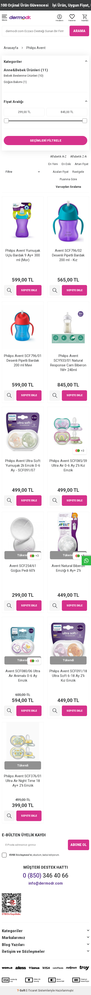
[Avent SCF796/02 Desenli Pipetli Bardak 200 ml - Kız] (54, 290)
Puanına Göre (68, 179)
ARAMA (79, 31)
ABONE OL (78, 845)
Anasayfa (11, 48)
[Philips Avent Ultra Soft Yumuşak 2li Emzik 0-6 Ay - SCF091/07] (9, 500)
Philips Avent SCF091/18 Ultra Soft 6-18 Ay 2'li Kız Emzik (68, 676)
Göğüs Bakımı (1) (15, 82)
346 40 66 (45, 875)
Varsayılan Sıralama (68, 186)
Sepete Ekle (29, 290)
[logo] (20, 18)
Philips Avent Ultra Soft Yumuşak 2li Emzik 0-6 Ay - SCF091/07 (22, 465)
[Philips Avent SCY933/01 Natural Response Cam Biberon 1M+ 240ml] (54, 395)
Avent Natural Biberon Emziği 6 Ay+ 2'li (68, 568)
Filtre (9, 171)
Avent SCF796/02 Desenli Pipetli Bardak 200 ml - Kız (68, 255)
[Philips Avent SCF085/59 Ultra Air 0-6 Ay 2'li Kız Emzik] (54, 500)
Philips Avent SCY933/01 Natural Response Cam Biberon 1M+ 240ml (68, 363)
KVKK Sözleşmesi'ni (20, 855)
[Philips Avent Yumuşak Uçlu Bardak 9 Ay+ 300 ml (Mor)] (9, 290)
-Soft (21, 990)
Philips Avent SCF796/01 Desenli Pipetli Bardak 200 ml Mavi (23, 360)
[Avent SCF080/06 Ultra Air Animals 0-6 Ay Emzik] (9, 711)
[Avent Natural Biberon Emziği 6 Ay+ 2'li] (54, 605)
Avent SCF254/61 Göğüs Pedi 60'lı (22, 568)
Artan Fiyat (81, 164)
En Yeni (53, 164)
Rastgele (78, 171)
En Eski (66, 164)
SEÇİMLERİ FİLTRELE (45, 140)
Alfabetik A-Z (58, 156)
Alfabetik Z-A (78, 156)
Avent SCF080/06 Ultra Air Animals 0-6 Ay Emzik (22, 676)
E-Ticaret (31, 990)
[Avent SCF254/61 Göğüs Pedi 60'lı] (9, 605)
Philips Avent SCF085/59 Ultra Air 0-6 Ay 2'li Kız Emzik (68, 465)
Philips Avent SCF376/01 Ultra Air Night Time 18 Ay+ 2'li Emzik (23, 781)
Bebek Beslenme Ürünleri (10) (23, 75)
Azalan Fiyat (61, 171)
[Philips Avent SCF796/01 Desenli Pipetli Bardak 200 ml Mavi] (9, 395)
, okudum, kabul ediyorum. (34, 855)
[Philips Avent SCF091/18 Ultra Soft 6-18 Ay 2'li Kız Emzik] (54, 711)
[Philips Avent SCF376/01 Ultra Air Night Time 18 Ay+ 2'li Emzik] (9, 816)
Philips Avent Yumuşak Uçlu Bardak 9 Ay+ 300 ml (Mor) (22, 255)
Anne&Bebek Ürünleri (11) (26, 70)
